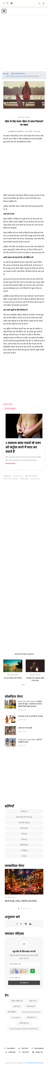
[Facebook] (3, 3)
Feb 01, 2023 (22, 745)
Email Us (39, 1052)
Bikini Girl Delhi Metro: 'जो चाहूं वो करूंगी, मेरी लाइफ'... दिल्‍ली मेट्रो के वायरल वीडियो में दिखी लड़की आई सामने (30, 703)
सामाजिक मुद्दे (7, 476)
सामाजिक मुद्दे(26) (24, 822)
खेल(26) (24, 834)
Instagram (39, 1048)
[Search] (39, 3)
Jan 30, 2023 (22, 731)
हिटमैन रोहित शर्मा (17, 1001)
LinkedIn (11, 1052)
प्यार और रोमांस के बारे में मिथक (13, 678)
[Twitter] (7, 3)
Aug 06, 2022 (22, 720)
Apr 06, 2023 (22, 710)
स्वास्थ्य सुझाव (24, 479)
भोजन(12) (24, 839)
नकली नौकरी (30, 1006)
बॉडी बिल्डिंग (12, 1012)
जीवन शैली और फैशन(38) (24, 817)
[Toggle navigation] (4, 11)
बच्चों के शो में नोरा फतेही (25, 728)
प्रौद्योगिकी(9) (24, 845)
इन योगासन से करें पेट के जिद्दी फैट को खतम (30, 716)
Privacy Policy (38, 1063)
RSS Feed (25, 1052)
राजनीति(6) (24, 850)
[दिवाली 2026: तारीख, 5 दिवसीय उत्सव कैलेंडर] (24, 881)
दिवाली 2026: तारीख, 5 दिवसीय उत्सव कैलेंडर (21, 901)
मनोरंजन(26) (24, 828)
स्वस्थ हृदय (16, 1006)
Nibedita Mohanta (17, 131)
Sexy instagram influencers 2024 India (24, 1028)
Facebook (11, 1048)
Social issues (18, 476)
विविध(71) (24, 811)
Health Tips (35, 479)
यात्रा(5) (24, 856)
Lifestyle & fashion (10, 479)
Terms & (30, 1063)
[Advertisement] (24, 41)
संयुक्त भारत (33, 1001)
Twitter (24, 1048)
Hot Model (16, 1017)
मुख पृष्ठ (5, 73)
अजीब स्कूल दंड (24, 1023)
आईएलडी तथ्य (31, 1017)
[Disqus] (24, 518)
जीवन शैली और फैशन (18, 73)
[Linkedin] (11, 3)
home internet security (31, 1012)
